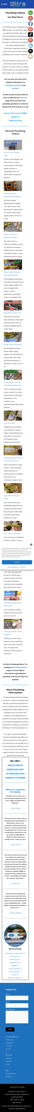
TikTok (8, 1049)
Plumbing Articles (20, 667)
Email (8, 1064)
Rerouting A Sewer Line (12, 313)
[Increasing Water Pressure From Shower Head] (13, 450)
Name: (8, 994)
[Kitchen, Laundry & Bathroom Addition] (13, 227)
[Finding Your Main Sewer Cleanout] (13, 624)
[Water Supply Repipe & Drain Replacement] (13, 265)
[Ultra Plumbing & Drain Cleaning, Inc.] (18, 4)
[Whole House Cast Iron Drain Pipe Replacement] (13, 375)
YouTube (9, 1046)
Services (23, 98)
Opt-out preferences (12, 567)
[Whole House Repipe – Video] (13, 145)
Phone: (8, 1002)
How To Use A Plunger (12, 533)
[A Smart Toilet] (13, 416)
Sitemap (9, 1077)
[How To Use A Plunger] (13, 526)
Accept (17, 562)
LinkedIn (9, 1061)
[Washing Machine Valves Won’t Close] (13, 595)
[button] (31, 545)
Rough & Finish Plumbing (12, 344)
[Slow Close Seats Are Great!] (13, 488)
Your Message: (10, 1009)
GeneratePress (20, 1109)
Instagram (9, 85)
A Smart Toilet (9, 423)
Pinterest (9, 1055)
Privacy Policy (22, 567)
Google (8, 1058)
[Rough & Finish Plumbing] (13, 337)
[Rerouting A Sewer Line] (13, 305)
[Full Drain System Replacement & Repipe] (13, 186)
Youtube (15, 88)
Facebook (18, 85)
